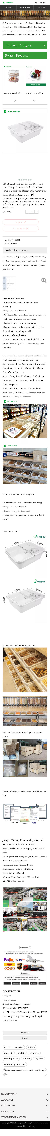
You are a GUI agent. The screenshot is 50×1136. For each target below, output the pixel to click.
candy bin (8, 1053)
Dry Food (39, 1058)
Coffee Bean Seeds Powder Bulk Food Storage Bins (25, 1072)
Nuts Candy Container (14, 1064)
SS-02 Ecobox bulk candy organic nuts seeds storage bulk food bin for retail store (14, 93)
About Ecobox (25, 7)
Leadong (31, 1126)
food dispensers (11, 1058)
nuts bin (26, 1058)
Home (8, 7)
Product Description (16, 250)
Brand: (7, 243)
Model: (7, 240)
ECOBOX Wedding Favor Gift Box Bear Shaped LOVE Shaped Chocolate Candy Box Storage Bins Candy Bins (36, 93)
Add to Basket (19, 228)
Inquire (19, 222)
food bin (21, 1053)
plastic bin (34, 1053)
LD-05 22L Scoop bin (13, 1047)
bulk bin (31, 1047)
